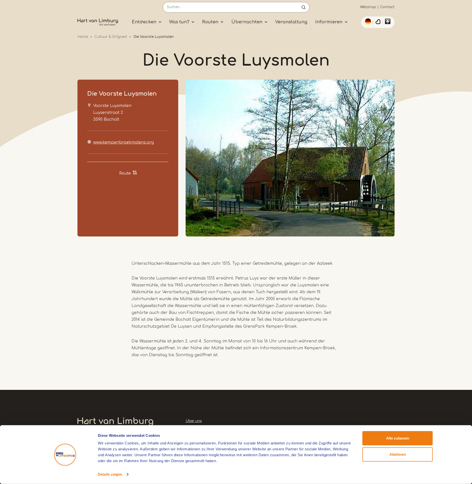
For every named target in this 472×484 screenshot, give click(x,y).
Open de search (304, 7)
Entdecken (144, 21)
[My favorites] (378, 22)
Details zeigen (110, 474)
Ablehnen (397, 454)
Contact (387, 7)
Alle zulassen (397, 438)
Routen (210, 21)
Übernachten (246, 21)
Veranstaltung (291, 21)
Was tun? (179, 21)
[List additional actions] (367, 21)
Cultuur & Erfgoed (110, 37)
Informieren (328, 21)
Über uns (194, 421)
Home (82, 37)
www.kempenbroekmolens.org (123, 142)
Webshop (368, 7)
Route (125, 173)
